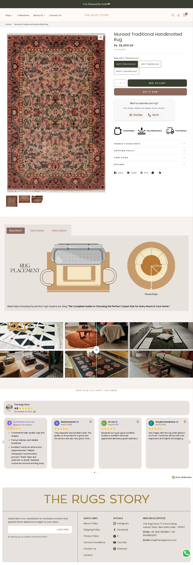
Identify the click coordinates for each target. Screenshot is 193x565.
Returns (119, 164)
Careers (88, 555)
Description (59, 230)
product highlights (127, 144)
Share (120, 173)
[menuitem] (10, 15)
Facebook (122, 529)
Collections (23, 15)
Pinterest (122, 548)
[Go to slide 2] (96, 472)
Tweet (133, 173)
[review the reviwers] (90, 422)
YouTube (122, 542)
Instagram (123, 523)
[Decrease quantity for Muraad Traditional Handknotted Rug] (116, 83)
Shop (8, 15)
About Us (38, 15)
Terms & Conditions (94, 542)
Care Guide (121, 157)
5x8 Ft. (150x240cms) (126, 64)
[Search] (173, 15)
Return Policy (91, 523)
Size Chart (15, 230)
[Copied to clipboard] (160, 173)
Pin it (146, 173)
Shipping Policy (124, 150)
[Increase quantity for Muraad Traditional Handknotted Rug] (124, 83)
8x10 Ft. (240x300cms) (126, 71)
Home (8, 24)
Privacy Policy (91, 536)
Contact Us (55, 15)
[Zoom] (100, 37)
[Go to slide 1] (94, 472)
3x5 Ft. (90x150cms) (150, 64)
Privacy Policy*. (41, 537)
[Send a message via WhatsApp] (186, 553)
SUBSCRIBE (63, 529)
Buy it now (150, 92)
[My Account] (178, 15)
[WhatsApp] (153, 173)
